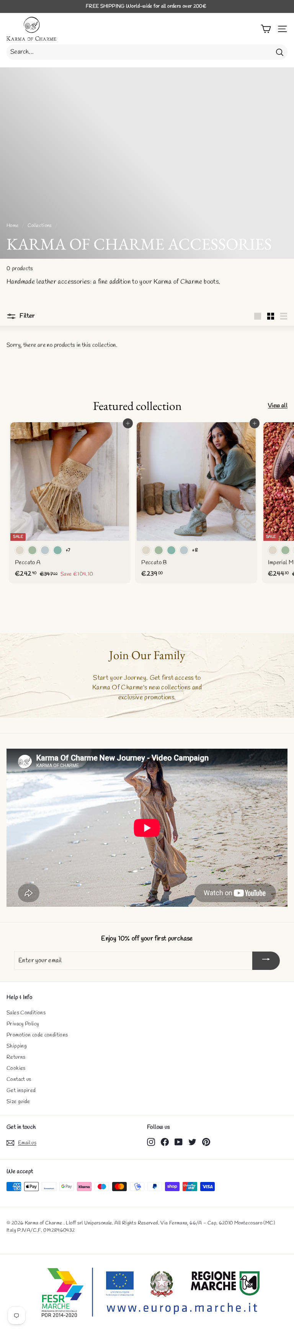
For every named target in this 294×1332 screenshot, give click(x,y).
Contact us (19, 1079)
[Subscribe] (266, 961)
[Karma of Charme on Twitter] (192, 1142)
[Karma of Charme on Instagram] (151, 1142)
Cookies (16, 1068)
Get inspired (21, 1090)
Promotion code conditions (37, 1035)
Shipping (17, 1046)
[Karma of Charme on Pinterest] (206, 1142)
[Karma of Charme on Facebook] (165, 1142)
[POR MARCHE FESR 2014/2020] (147, 1293)
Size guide (18, 1101)
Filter (26, 316)
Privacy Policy (23, 1024)
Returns (16, 1057)
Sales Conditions (26, 1013)
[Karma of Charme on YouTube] (179, 1142)
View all (277, 406)
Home (13, 225)
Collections (40, 225)
